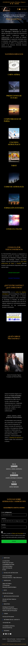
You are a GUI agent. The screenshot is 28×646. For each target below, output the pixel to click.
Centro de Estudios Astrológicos (10, 608)
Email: (6, 512)
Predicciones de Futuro (8, 562)
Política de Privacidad (17, 533)
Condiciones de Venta (20, 639)
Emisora (4, 601)
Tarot (14, 166)
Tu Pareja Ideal (6, 585)
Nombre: (3, 524)
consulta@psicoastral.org (8, 625)
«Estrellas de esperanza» (15, 437)
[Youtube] (10, 634)
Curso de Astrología (14, 187)
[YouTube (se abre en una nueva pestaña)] (16, 4)
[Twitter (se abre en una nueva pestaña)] (10, 4)
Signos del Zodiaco (7, 583)
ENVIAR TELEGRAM (14, 278)
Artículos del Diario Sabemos (9, 599)
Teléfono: (3, 518)
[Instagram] (8, 634)
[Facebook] (6, 634)
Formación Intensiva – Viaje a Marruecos (12, 577)
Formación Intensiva (14, 208)
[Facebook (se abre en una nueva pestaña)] (12, 4)
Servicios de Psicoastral (8, 616)
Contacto (4, 639)
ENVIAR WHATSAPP (14, 272)
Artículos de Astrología (8, 593)
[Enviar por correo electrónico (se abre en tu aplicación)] (17, 4)
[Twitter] (3, 634)
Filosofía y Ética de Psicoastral (10, 610)
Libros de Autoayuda (7, 568)
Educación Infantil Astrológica (9, 587)
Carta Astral (14, 75)
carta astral (23, 261)
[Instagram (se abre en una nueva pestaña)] (14, 4)
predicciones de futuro (7, 263)
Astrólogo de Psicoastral (8, 607)
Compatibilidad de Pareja (8, 564)
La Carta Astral (6, 560)
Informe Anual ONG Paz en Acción (14, 641)
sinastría (19, 263)
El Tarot (4, 569)
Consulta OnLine (14, 229)
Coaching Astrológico (7, 566)
